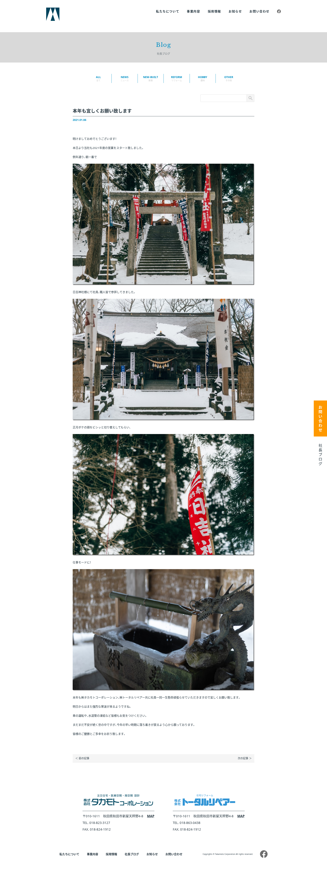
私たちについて (167, 11)
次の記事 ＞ (245, 758)
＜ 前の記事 (82, 758)
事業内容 (193, 11)
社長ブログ (132, 854)
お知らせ (235, 11)
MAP (150, 816)
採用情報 (214, 11)
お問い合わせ (259, 11)
